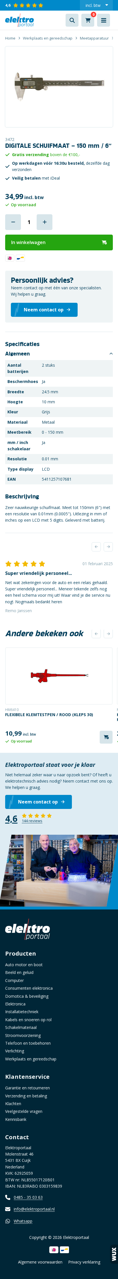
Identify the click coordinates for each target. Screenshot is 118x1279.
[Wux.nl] (114, 1254)
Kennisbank (15, 1119)
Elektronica (15, 1004)
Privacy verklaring (84, 1262)
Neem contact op (38, 802)
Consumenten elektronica (29, 988)
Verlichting (14, 1051)
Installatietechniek (21, 1011)
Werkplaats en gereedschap (47, 38)
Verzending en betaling (26, 1096)
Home (10, 38)
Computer (14, 980)
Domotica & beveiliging (26, 996)
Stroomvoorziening (23, 1035)
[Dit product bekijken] (59, 676)
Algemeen (17, 353)
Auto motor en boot (24, 964)
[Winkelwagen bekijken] (87, 20)
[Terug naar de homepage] (19, 20)
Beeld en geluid (19, 972)
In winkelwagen (28, 242)
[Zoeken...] (72, 20)
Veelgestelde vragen (23, 1111)
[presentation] (96, 546)
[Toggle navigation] (103, 20)
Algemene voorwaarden (40, 1262)
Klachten (13, 1103)
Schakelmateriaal (21, 1027)
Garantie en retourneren (27, 1088)
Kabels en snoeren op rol (28, 1019)
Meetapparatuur (94, 38)
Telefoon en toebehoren (28, 1043)
